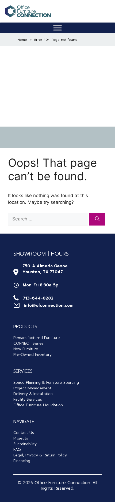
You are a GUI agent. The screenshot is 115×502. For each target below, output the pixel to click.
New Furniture (25, 349)
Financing (21, 461)
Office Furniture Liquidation (38, 405)
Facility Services (27, 399)
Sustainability (25, 444)
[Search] (97, 219)
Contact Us (23, 432)
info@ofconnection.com (49, 305)
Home (22, 39)
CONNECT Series (28, 343)
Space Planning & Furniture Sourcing (46, 382)
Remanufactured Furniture (36, 338)
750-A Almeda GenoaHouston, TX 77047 (44, 269)
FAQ (17, 449)
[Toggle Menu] (57, 27)
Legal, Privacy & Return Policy (40, 455)
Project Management (32, 388)
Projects (20, 438)
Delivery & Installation (33, 394)
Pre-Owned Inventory (32, 354)
